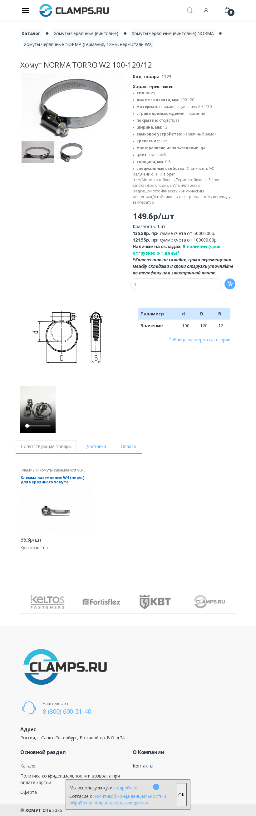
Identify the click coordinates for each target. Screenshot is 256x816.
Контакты (143, 766)
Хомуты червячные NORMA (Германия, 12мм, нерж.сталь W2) (88, 44)
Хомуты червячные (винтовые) (86, 33)
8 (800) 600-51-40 (67, 711)
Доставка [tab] (96, 446)
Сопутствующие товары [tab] (46, 446)
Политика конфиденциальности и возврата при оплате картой (70, 779)
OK (181, 795)
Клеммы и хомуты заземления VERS (53, 470)
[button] (189, 9)
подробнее (125, 788)
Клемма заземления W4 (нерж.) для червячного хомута (52, 480)
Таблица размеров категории (199, 340)
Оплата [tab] (128, 446)
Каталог (31, 33)
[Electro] (74, 10)
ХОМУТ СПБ (38, 810)
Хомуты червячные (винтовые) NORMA (173, 33)
